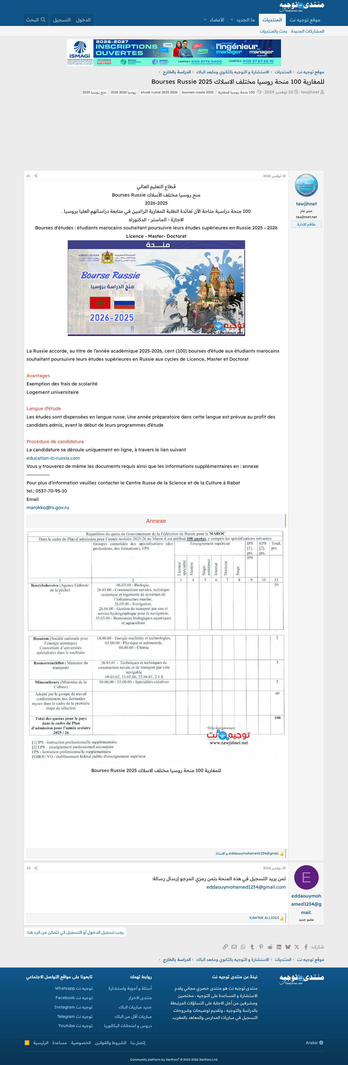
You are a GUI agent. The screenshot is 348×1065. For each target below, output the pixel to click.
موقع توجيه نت (305, 20)
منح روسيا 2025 (94, 92)
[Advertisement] (174, 134)
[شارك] (35, 176)
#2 (28, 868)
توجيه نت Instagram (73, 1007)
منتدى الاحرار (140, 997)
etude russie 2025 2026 (159, 92)
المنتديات (272, 20)
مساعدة (59, 1042)
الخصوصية (81, 1042)
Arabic (312, 1042)
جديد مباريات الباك (135, 1007)
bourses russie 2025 (197, 92)
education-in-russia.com (53, 458)
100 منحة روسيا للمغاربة (236, 92)
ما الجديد (245, 20)
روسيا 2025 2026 (123, 92)
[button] (232, 20)
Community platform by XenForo (174, 1059)
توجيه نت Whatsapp (73, 988)
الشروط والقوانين (110, 1042)
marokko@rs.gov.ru (47, 507)
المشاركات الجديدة (307, 31)
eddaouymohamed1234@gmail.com (246, 887)
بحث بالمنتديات (273, 31)
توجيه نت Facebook (74, 997)
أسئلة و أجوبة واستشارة (130, 988)
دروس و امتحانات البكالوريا (128, 1025)
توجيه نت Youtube (75, 1025)
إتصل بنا (137, 1042)
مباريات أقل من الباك (133, 1016)
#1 (28, 176)
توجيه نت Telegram (74, 1016)
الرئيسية (40, 1042)
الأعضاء (217, 20)
